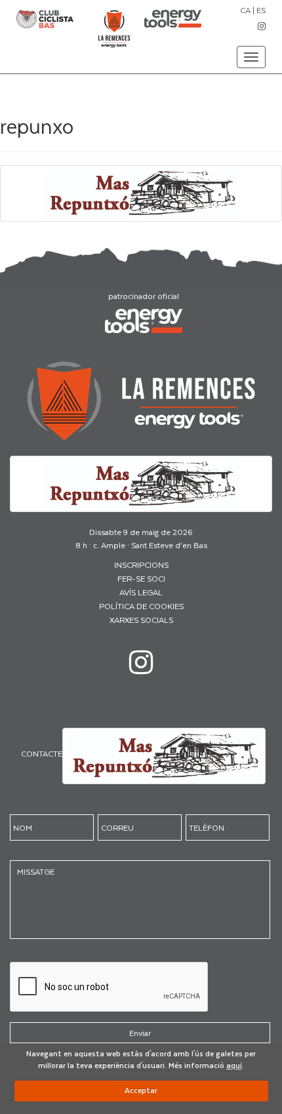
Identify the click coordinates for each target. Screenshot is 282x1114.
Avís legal (141, 592)
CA (245, 9)
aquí (234, 1065)
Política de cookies (141, 605)
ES (261, 9)
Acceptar (141, 1090)
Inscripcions (141, 564)
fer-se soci (141, 578)
